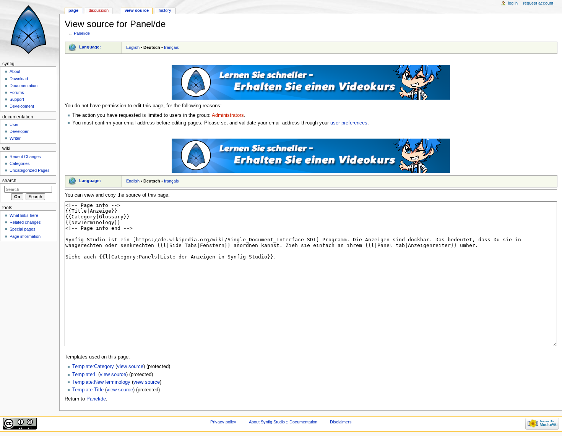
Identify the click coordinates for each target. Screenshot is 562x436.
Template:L (84, 374)
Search (9, 180)
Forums (17, 92)
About (15, 71)
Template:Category (93, 366)
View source (137, 10)
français (171, 47)
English (133, 47)
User (14, 124)
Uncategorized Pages (30, 170)
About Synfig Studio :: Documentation (283, 422)
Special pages (23, 229)
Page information (25, 236)
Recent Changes (25, 156)
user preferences (348, 123)
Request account (538, 3)
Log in (513, 3)
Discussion (99, 10)
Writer (15, 138)
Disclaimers (341, 422)
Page (73, 10)
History (165, 10)
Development (22, 106)
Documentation (23, 85)
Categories (20, 163)
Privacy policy (223, 422)
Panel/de (82, 33)
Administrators (228, 115)
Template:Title (88, 389)
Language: (90, 47)
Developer (19, 131)
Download (19, 78)
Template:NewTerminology (101, 382)
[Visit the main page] (29, 29)
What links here (24, 215)
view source (130, 366)
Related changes (25, 222)
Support (17, 99)
